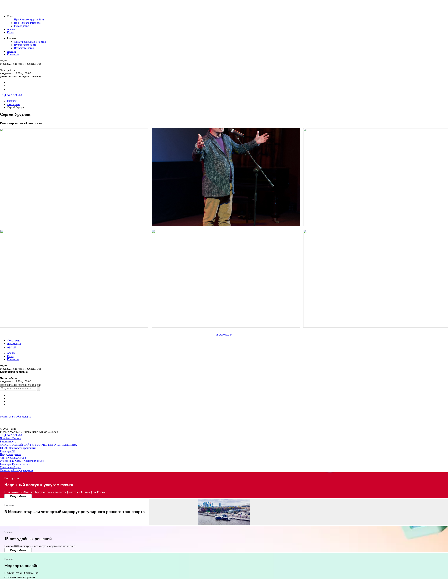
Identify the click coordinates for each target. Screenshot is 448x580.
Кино (10, 32)
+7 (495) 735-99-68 (11, 94)
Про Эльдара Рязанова (27, 22)
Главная (11, 100)
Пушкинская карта (25, 44)
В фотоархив (224, 334)
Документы (14, 343)
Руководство (21, 25)
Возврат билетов (24, 47)
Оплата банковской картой (30, 41)
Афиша (11, 29)
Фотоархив (13, 104)
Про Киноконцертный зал (29, 19)
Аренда (11, 51)
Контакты (13, 54)
